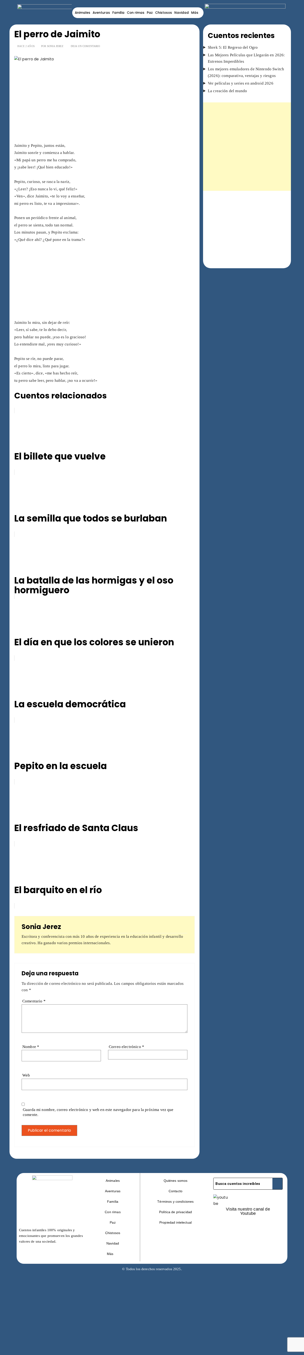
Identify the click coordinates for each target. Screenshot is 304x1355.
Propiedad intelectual (175, 1222)
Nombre (30, 1046)
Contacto (175, 1191)
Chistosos (163, 12)
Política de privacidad (175, 1212)
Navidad (181, 12)
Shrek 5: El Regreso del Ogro (233, 47)
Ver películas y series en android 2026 (240, 83)
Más (194, 12)
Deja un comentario (85, 46)
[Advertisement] (104, 107)
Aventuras (101, 12)
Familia (118, 12)
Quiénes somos (176, 1181)
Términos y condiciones (175, 1201)
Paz (150, 12)
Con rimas (135, 12)
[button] (113, 1254)
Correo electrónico (126, 1046)
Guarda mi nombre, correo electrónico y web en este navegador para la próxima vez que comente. (98, 1112)
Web (26, 1075)
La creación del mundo (227, 91)
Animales (82, 12)
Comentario (34, 1001)
